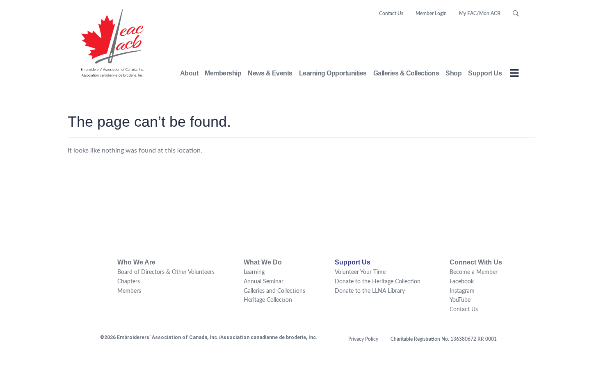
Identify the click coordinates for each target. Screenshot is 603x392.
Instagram (462, 291)
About (189, 73)
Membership (223, 73)
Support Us (485, 73)
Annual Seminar (263, 282)
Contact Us (391, 13)
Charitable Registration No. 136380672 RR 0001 (444, 339)
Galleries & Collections (406, 73)
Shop (453, 73)
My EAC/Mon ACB (479, 13)
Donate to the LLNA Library (370, 291)
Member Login (431, 13)
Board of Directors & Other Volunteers (166, 272)
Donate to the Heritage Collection (377, 282)
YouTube (460, 300)
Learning (254, 272)
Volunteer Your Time (360, 272)
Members (129, 291)
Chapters (128, 282)
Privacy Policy (363, 339)
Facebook (462, 282)
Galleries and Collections (274, 291)
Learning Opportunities (333, 73)
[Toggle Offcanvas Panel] (514, 74)
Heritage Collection (268, 300)
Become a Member (474, 272)
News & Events (270, 73)
